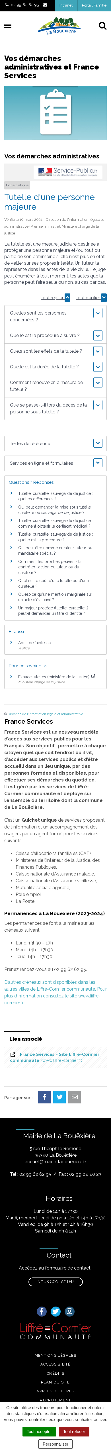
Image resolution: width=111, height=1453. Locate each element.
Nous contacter (56, 1281)
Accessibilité (55, 1364)
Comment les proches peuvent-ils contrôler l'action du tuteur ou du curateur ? (49, 567)
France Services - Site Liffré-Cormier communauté (54, 1057)
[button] (56, 316)
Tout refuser (74, 1431)
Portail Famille (94, 5)
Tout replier (53, 297)
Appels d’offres (55, 1391)
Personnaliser (55, 1444)
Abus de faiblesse (34, 642)
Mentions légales (56, 1355)
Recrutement (55, 1400)
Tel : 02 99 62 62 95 (30, 1174)
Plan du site (55, 1382)
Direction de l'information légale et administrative (45, 714)
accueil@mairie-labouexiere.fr (55, 1161)
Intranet (66, 5)
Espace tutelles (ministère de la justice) (54, 677)
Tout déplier (88, 297)
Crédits (55, 1373)
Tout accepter (39, 1431)
